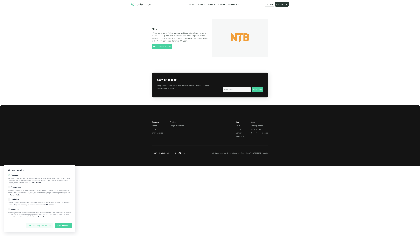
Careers (239, 133)
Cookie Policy (257, 129)
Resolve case (281, 4)
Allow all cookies (64, 225)
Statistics (15, 199)
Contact (221, 4)
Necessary (15, 175)
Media (210, 4)
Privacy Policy (257, 126)
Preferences (16, 187)
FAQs (238, 126)
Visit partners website (162, 46)
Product (192, 4)
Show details (36, 183)
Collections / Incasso (259, 133)
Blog (154, 129)
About (200, 4)
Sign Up (269, 4)
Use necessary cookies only (39, 225)
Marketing (15, 209)
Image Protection (177, 126)
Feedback (240, 136)
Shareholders (233, 4)
